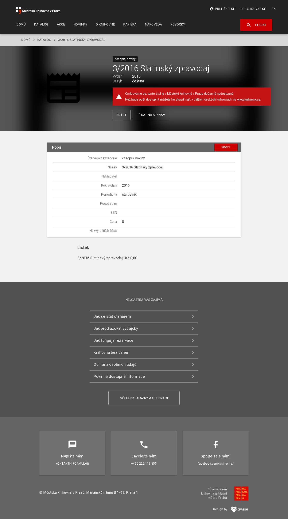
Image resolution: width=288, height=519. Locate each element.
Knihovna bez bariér (111, 352)
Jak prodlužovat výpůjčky (116, 328)
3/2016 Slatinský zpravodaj (81, 40)
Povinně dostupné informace (119, 376)
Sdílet (122, 115)
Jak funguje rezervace (113, 340)
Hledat (256, 25)
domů (26, 40)
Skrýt (226, 147)
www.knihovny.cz (248, 99)
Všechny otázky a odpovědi (144, 398)
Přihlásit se (222, 9)
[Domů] (38, 10)
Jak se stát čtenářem (112, 316)
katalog (44, 40)
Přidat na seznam (151, 115)
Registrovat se (253, 9)
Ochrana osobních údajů (115, 364)
